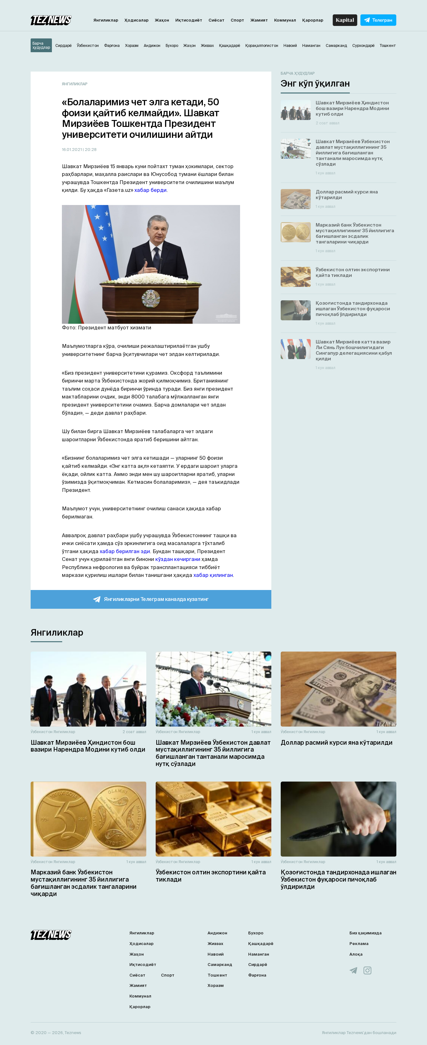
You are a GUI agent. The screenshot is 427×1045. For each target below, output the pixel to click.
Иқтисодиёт (188, 20)
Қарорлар (312, 20)
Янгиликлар (105, 20)
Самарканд (220, 964)
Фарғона (257, 975)
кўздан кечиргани (177, 559)
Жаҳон (162, 20)
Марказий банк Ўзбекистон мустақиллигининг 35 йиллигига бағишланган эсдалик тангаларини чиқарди (84, 883)
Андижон (217, 933)
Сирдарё (257, 964)
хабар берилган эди (125, 551)
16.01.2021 (72, 149)
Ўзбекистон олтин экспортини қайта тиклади (211, 876)
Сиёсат (216, 20)
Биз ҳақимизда (365, 933)
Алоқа (356, 954)
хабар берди (150, 190)
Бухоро (256, 933)
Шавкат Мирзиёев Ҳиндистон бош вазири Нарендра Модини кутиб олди (88, 746)
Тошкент (217, 975)
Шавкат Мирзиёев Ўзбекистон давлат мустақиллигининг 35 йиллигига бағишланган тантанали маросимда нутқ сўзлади (213, 753)
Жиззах (215, 943)
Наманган (258, 954)
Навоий (216, 954)
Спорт (237, 20)
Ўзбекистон (42, 732)
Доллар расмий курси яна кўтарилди (337, 742)
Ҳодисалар (136, 20)
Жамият (259, 20)
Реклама (359, 943)
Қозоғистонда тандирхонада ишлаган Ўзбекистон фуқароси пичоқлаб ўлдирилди (338, 879)
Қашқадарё (261, 943)
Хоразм (216, 985)
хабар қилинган (213, 575)
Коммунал (285, 20)
